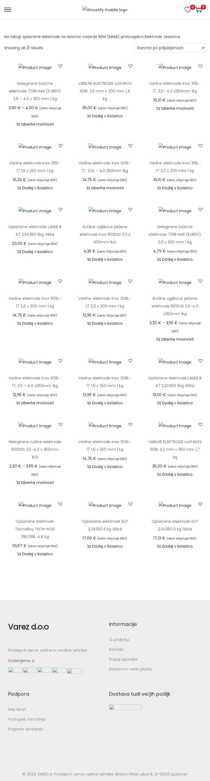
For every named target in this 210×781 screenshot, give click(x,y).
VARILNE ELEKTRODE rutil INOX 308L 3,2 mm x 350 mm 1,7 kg (175, 449)
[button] (60, 66)
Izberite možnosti (37, 124)
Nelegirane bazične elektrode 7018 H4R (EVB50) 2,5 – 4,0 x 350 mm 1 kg (35, 91)
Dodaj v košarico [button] (107, 116)
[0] (188, 9)
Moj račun (17, 709)
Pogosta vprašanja (25, 729)
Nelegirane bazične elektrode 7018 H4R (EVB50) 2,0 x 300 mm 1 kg (175, 234)
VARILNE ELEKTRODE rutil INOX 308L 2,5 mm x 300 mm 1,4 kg (105, 91)
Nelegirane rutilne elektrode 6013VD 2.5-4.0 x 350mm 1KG (35, 449)
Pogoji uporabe (123, 659)
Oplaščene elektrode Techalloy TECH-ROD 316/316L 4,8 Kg (35, 529)
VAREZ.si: (45, 774)
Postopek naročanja (26, 719)
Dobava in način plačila (130, 669)
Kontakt (116, 649)
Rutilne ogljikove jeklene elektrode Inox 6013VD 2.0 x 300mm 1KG (105, 234)
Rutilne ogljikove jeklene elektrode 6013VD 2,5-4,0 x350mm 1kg (175, 306)
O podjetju (119, 639)
